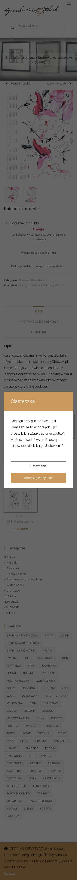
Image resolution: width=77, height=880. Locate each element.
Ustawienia (38, 466)
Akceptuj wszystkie (38, 478)
